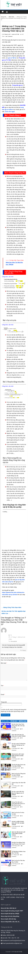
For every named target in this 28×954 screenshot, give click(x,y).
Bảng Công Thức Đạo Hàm (11, 607)
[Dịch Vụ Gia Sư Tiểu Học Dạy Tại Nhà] (6, 866)
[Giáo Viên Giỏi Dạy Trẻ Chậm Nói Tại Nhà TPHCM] (6, 741)
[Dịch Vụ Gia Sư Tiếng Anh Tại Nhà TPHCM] (6, 779)
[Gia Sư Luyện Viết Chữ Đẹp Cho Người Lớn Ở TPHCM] (6, 798)
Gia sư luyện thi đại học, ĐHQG (10, 913)
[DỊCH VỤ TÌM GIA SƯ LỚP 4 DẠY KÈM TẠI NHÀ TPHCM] (6, 838)
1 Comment (9, 36)
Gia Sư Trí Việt (16, 34)
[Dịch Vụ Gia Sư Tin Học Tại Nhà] (6, 818)
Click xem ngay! (10, 111)
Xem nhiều (6, 721)
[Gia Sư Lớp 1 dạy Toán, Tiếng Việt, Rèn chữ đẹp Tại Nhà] (6, 730)
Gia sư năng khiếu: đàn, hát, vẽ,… (11, 921)
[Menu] (6, 12)
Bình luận (4, 663)
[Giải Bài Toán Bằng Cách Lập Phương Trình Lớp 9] (6, 848)
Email (3, 694)
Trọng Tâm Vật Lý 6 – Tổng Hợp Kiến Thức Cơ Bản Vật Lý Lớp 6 (18, 803)
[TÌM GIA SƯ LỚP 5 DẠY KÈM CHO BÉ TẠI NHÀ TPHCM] (6, 760)
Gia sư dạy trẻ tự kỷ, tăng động (10, 916)
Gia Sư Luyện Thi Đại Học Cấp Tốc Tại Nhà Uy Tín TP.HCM (18, 745)
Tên (2, 685)
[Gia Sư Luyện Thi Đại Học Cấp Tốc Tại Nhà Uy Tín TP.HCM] (6, 750)
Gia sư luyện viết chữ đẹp (8, 919)
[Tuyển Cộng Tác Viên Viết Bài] (6, 788)
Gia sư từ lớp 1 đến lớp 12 (8, 908)
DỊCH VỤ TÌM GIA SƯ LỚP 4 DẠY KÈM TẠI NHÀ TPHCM (18, 833)
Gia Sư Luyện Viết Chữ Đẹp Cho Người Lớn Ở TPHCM (18, 793)
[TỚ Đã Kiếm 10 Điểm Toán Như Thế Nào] (6, 857)
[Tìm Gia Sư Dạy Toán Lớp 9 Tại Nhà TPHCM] (6, 770)
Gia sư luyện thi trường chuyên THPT (12, 911)
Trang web (4, 702)
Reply (24, 650)
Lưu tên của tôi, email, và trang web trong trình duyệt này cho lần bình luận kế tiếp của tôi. (13, 710)
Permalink (14, 641)
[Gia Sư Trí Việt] (2, 11)
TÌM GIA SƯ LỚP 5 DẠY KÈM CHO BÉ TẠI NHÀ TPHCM (18, 755)
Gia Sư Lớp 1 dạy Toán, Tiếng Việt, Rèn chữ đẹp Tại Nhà (18, 726)
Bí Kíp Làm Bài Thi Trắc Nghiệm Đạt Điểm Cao (13, 612)
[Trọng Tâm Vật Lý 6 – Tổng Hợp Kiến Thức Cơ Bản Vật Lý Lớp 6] (6, 808)
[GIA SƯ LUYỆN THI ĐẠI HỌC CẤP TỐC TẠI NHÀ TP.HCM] (6, 827)
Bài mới (15, 721)
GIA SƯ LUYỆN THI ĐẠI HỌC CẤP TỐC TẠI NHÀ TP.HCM (18, 823)
